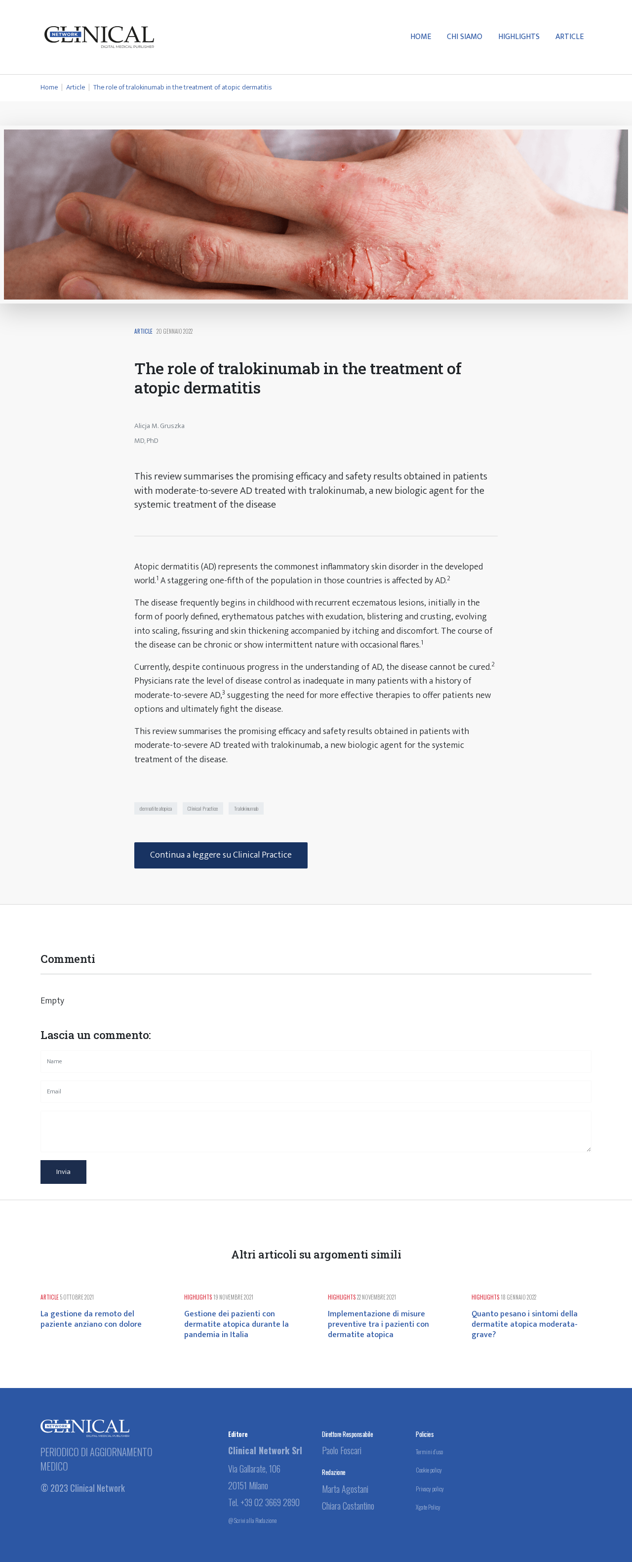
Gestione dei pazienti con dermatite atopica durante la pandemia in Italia (236, 1324)
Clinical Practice (203, 808)
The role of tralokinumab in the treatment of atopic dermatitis (182, 87)
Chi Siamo (464, 36)
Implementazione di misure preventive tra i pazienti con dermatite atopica (378, 1324)
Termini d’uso (429, 1451)
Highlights (519, 36)
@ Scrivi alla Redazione (252, 1520)
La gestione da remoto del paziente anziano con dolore (91, 1319)
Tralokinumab (246, 808)
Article (569, 36)
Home (420, 36)
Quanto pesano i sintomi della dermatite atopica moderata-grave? (525, 1324)
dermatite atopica (156, 808)
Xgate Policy (428, 1507)
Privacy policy (430, 1488)
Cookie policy (429, 1470)
